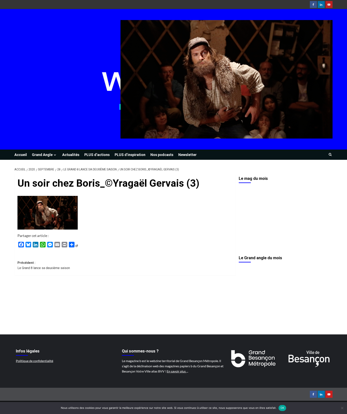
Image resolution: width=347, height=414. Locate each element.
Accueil (20, 155)
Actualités (70, 155)
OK (282, 407)
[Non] (342, 408)
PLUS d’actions (97, 155)
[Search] (330, 154)
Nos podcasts (161, 155)
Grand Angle (42, 155)
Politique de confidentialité (34, 361)
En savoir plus (176, 371)
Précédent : (43, 265)
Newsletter (187, 155)
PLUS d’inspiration (130, 155)
